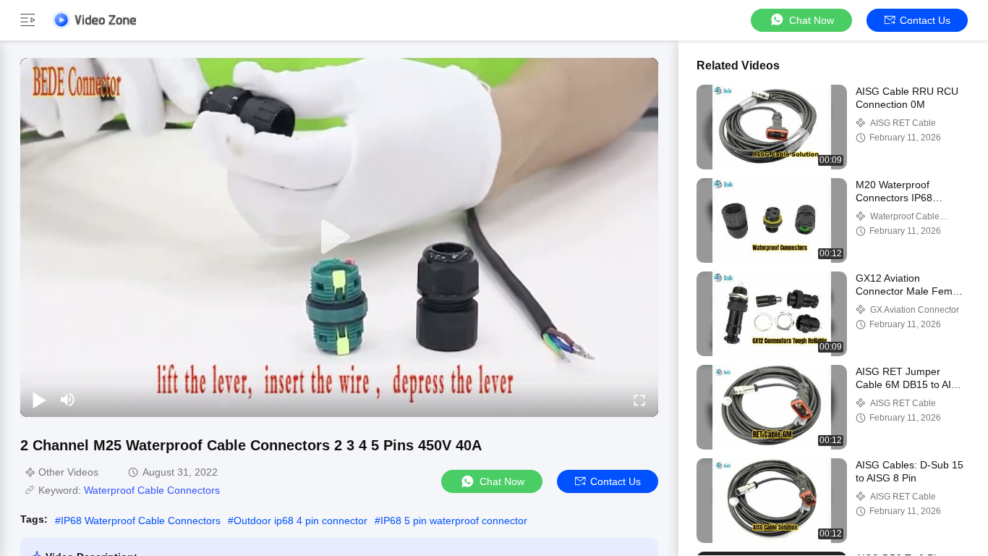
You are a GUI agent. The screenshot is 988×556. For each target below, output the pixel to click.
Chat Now (811, 20)
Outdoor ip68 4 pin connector (300, 520)
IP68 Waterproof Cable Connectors (141, 520)
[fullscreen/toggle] (639, 399)
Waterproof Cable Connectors (152, 490)
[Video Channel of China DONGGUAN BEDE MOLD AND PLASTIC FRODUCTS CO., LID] (94, 20)
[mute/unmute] (68, 399)
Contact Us (925, 20)
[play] (339, 237)
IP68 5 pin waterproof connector (453, 520)
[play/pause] (39, 399)
